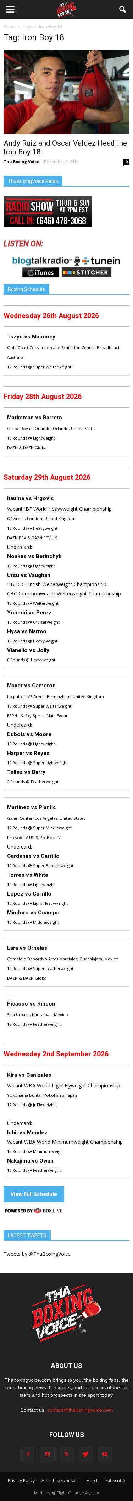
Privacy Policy (21, 1481)
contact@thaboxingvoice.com (80, 1410)
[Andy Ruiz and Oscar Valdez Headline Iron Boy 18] (66, 92)
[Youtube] (105, 1454)
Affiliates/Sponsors (60, 1481)
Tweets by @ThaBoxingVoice (37, 1253)
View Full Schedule (34, 1194)
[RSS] (67, 1454)
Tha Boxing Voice (21, 161)
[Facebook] (28, 1454)
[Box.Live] (34, 1211)
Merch (92, 1481)
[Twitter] (86, 1454)
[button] (123, 9)
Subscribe (115, 1481)
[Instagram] (47, 1454)
